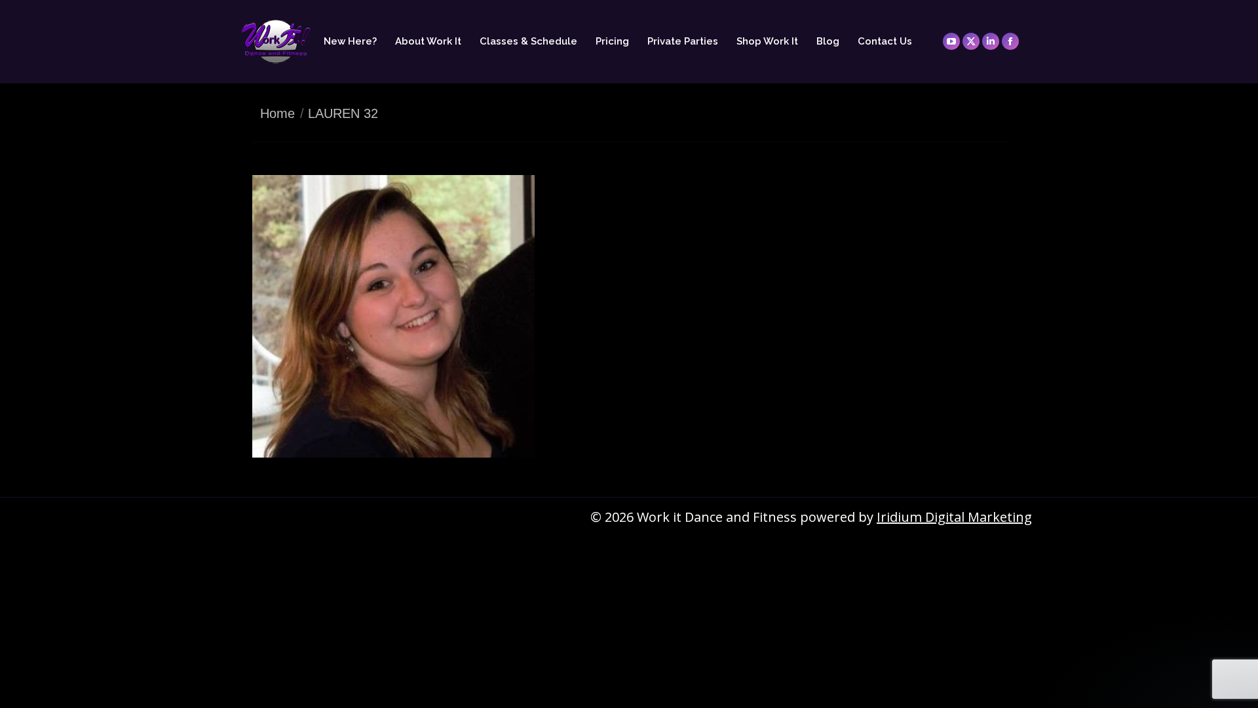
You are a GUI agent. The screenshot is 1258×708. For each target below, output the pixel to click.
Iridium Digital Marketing (954, 517)
